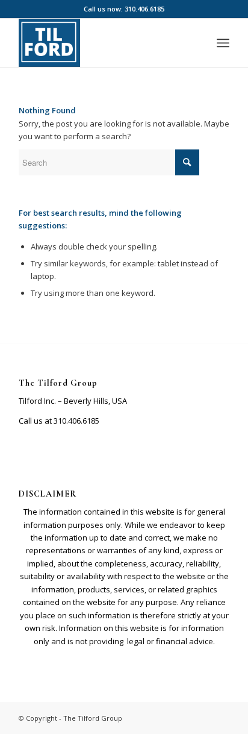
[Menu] (223, 42)
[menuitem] (223, 42)
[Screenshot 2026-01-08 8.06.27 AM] (103, 43)
